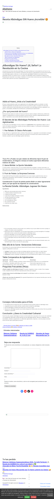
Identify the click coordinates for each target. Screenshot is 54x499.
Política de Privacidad (45, 483)
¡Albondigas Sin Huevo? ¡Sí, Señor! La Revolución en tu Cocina (16, 50)
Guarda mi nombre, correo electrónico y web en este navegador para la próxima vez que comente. (25, 382)
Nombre (6, 371)
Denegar (33, 497)
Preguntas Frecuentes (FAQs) (11, 58)
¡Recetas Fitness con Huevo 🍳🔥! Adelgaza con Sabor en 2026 (17, 325)
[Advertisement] (27, 90)
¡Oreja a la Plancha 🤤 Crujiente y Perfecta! (12, 327)
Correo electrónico (9, 374)
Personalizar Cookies (45, 486)
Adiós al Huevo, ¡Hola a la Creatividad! (13, 52)
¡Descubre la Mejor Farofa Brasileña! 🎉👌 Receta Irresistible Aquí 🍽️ (26, 467)
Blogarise (21, 483)
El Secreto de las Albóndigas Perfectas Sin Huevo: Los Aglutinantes (19, 53)
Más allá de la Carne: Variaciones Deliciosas (14, 56)
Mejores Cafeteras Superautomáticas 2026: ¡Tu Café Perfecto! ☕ (10, 336)
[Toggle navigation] (3, 4)
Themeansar (6, 484)
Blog (4, 17)
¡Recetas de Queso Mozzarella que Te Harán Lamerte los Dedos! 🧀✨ (42, 336)
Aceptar (27, 497)
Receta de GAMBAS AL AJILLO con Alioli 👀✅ (27, 335)
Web (5, 377)
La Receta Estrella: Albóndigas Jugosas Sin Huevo (15, 54)
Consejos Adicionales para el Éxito (12, 60)
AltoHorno (7, 8)
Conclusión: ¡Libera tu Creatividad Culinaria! (14, 61)
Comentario (7, 368)
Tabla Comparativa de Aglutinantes (12, 57)
